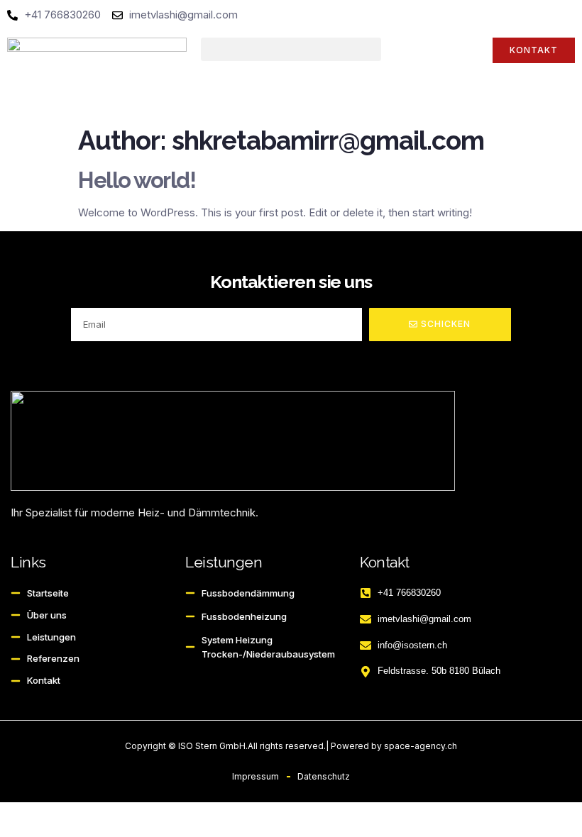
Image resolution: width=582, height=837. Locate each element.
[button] (290, 49)
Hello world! (136, 180)
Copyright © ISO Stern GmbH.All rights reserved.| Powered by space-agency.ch (291, 746)
